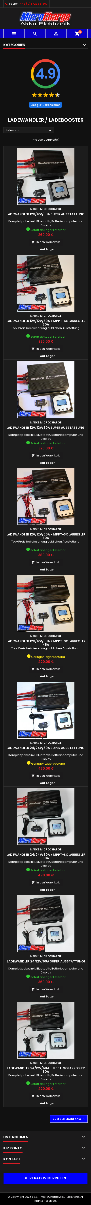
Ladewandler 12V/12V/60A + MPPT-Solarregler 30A (45, 536)
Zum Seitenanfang (69, 1119)
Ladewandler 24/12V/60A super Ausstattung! (46, 961)
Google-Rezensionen (45, 105)
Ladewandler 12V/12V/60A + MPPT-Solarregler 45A (45, 643)
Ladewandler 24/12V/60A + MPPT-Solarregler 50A (46, 1070)
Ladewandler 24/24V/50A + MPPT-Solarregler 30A (45, 856)
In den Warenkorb (46, 242)
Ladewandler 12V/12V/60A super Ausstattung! (45, 427)
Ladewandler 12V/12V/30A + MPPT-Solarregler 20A (45, 323)
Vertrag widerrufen (45, 1178)
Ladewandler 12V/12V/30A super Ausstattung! (45, 214)
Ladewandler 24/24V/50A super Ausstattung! (45, 748)
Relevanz (29, 130)
